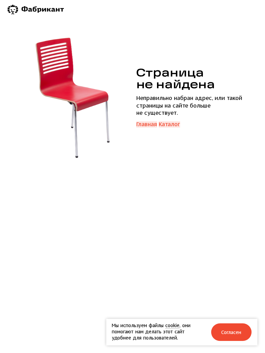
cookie (172, 325)
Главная (146, 124)
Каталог (169, 124)
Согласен (232, 332)
